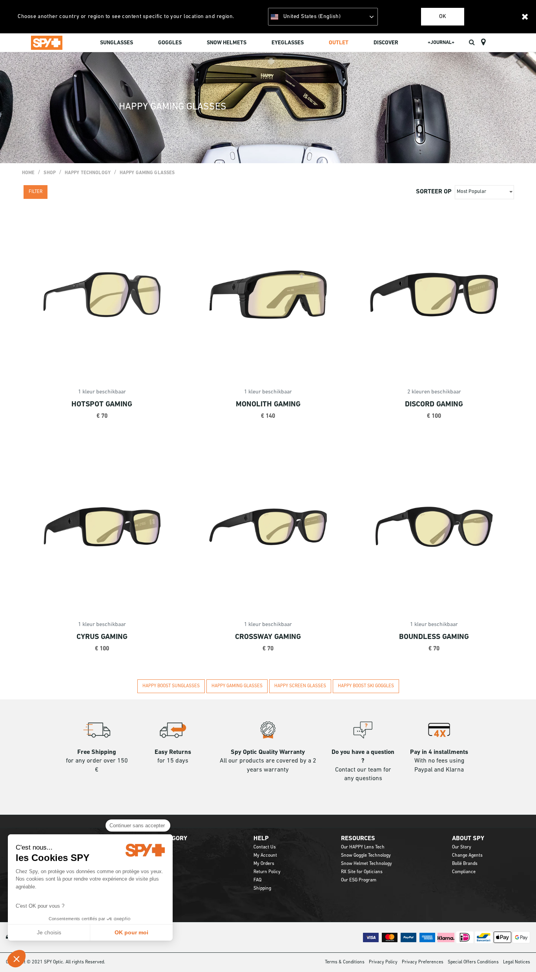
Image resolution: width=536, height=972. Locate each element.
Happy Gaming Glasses (147, 173)
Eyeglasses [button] (288, 43)
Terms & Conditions (345, 962)
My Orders (263, 863)
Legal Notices (516, 962)
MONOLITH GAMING (268, 404)
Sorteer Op (434, 192)
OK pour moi (131, 932)
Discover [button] (386, 43)
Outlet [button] (338, 43)
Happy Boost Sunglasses (171, 686)
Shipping (262, 888)
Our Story (461, 847)
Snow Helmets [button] (226, 43)
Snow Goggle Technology (366, 855)
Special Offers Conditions (473, 962)
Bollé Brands (465, 863)
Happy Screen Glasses (300, 686)
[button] (16, 958)
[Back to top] (518, 952)
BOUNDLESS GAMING (434, 637)
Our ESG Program (358, 880)
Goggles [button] (170, 43)
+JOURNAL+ (441, 42)
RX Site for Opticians (362, 872)
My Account (265, 855)
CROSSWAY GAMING (268, 637)
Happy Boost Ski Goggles (366, 686)
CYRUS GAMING (102, 637)
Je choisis (49, 932)
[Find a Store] (483, 42)
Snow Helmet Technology (366, 863)
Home (28, 173)
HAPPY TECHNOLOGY (88, 173)
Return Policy (267, 872)
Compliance (464, 872)
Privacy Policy (383, 962)
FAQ (257, 880)
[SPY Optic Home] (46, 42)
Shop (49, 173)
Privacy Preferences (422, 962)
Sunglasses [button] (116, 43)
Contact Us (264, 847)
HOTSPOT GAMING (101, 404)
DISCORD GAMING (434, 404)
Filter (35, 191)
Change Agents (467, 855)
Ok (442, 17)
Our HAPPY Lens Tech (363, 847)
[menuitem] (117, 44)
